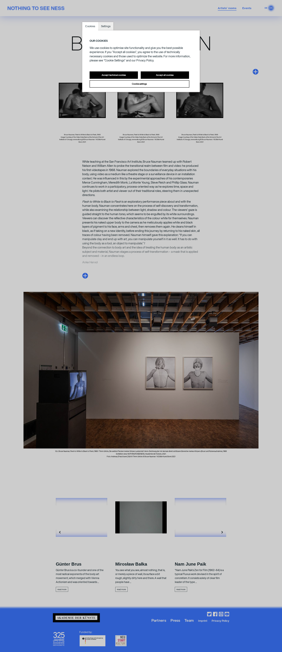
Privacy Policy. (145, 60)
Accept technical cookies (114, 75)
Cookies (90, 26)
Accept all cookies (165, 75)
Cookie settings (139, 83)
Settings (105, 26)
